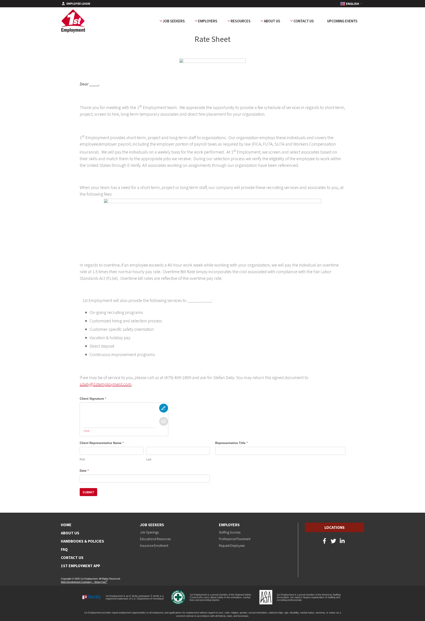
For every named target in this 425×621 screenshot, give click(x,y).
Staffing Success (229, 532)
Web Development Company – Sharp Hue (84, 582)
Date (84, 471)
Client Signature (93, 399)
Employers (207, 21)
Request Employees (232, 545)
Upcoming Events (342, 21)
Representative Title (231, 443)
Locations (335, 527)
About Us (272, 21)
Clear (86, 431)
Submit (88, 492)
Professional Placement (234, 539)
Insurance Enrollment (154, 545)
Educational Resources (155, 539)
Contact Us (304, 21)
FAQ (64, 549)
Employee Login (78, 3)
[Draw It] (163, 408)
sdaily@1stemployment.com (105, 384)
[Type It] (163, 421)
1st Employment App (80, 566)
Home (66, 525)
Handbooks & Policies (82, 541)
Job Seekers (174, 21)
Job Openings (149, 532)
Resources (241, 21)
